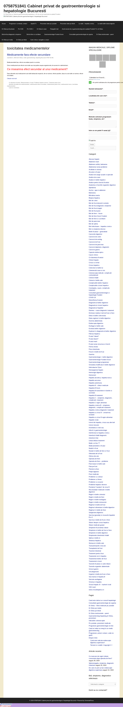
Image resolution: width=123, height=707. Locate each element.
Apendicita (92, 187)
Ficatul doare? (93, 339)
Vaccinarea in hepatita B (97, 577)
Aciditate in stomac (95, 169)
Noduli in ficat (93, 448)
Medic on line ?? (94, 443)
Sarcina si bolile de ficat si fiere (99, 520)
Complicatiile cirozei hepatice (99, 285)
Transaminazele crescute (97, 546)
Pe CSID (20, 29)
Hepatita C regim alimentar (98, 403)
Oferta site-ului (94, 456)
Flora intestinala (94, 349)
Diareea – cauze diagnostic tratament (101, 310)
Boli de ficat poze (94, 211)
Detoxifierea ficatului (96, 300)
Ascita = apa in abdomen (97, 190)
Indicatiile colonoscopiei (97, 620)
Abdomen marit (94, 162)
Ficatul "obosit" (94, 336)
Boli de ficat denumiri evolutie (99, 203)
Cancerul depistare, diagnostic (99, 247)
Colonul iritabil (93, 278)
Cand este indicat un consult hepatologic (102, 600)
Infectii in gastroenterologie (98, 430)
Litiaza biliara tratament (97, 440)
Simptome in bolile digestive (98, 533)
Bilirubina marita (94, 195)
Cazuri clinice (93, 255)
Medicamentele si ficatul (27, 82)
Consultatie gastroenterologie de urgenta (81, 34)
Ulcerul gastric (94, 569)
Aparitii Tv (34, 23)
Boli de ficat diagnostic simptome (11, 34)
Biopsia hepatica (94, 198)
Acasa (4, 23)
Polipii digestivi (94, 472)
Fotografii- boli (54, 29)
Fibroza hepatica (94, 334)
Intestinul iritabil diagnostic (98, 435)
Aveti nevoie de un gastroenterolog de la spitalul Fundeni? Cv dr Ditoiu (82, 29)
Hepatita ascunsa (94, 380)
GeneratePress (89, 700)
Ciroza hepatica (94, 265)
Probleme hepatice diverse (41, 82)
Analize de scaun (94, 177)
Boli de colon (93, 200)
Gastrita (91, 354)
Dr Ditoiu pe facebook (8, 29)
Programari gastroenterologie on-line (101, 626)
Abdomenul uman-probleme (98, 167)
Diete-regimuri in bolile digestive (99, 318)
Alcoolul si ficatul (94, 172)
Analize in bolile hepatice (97, 180)
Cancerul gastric (94, 250)
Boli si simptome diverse (97, 229)
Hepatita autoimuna (95, 383)
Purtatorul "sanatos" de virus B (99, 487)
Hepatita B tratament (96, 395)
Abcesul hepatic (94, 159)
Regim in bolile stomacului (97, 502)
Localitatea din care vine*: (98, 96)
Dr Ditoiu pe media (7, 40)
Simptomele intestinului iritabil (99, 535)
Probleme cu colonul (95, 477)
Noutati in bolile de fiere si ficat (99, 451)
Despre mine (93, 638)
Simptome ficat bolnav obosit (98, 527)
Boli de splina (93, 224)
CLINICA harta (6, 706)
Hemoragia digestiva (96, 372)
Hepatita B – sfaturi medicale (98, 385)
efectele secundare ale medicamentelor (19, 84)
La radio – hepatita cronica (86, 23)
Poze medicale (94, 474)
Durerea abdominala (95, 321)
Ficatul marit (93, 341)
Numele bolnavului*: (96, 89)
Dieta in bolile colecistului (97, 315)
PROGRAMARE (7, 704)
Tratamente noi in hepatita (97, 556)
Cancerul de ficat (94, 242)
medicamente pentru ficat (53, 84)
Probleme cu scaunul (96, 482)
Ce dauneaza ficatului (14, 82)
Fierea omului (93, 347)
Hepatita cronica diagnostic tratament (101, 410)
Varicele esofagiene (95, 579)
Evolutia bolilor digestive (97, 328)
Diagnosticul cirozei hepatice (98, 305)
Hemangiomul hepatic (96, 370)
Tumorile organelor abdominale (99, 566)
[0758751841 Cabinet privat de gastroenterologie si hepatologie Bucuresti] (25, 16)
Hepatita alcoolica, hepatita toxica (100, 378)
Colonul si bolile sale (96, 280)
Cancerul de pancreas (96, 244)
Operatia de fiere (94, 459)
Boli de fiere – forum (95, 213)
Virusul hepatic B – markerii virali (100, 584)
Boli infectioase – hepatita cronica (100, 226)
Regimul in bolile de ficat (97, 505)
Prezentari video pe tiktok (67, 23)
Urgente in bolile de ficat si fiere (99, 574)
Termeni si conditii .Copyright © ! (101, 645)
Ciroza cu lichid (94, 262)
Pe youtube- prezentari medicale (100, 623)
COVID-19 (92, 297)
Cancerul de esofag (95, 239)
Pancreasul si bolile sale (97, 464)
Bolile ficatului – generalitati (98, 231)
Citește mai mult (12, 78)
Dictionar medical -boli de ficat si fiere (101, 313)
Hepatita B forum (94, 388)
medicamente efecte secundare (38, 84)
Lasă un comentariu (14, 87)
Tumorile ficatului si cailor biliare (99, 564)
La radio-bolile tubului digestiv (106, 23)
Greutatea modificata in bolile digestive (102, 365)
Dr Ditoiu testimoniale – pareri (105, 34)
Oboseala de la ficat (95, 453)
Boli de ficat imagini (95, 208)
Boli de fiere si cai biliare (34, 34)
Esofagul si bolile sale (96, 326)
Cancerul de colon (95, 237)
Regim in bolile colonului (97, 494)
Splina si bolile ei (94, 538)
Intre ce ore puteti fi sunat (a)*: (100, 130)
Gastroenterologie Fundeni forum (54, 34)
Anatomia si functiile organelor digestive (102, 185)
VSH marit (92, 587)
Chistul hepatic (94, 260)
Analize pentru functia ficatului (99, 182)
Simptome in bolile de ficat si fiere (100, 530)
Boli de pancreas (94, 221)
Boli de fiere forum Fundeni (98, 216)
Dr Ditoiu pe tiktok (21, 40)
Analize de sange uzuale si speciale (101, 175)
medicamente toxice (66, 84)
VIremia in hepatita (95, 582)
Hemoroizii (92, 375)
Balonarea (92, 193)
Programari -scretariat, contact (18, 23)
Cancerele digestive (95, 234)
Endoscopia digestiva (96, 323)
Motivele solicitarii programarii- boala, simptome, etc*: (100, 118)
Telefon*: (92, 103)
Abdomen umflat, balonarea (98, 164)
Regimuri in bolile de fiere (97, 510)
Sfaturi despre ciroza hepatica (99, 522)
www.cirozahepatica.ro (96, 590)
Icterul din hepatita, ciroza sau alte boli (102, 422)
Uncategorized (94, 572)
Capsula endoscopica (96, 252)
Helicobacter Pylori (95, 367)
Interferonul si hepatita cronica (99, 433)
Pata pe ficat (93, 466)
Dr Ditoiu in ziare (42, 29)
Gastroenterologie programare (99, 362)
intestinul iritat (93, 438)
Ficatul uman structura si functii (99, 344)
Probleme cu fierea (95, 479)
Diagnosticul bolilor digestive (98, 303)
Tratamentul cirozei (95, 561)
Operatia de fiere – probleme (98, 461)
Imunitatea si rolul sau (96, 428)
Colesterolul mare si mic (97, 270)
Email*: (91, 110)
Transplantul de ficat (95, 548)
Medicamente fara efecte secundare (28, 54)
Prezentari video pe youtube (48, 23)
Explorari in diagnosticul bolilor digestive (102, 331)
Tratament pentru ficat (54, 82)
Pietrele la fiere (94, 469)
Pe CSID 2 (30, 29)
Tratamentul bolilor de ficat (98, 559)
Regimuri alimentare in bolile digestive (101, 507)
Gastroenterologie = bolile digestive (101, 357)
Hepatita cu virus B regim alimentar (101, 417)
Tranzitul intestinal (95, 551)
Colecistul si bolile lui (96, 268)
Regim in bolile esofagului (97, 499)
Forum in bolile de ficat (96, 352)
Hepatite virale (94, 420)
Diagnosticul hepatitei (96, 308)
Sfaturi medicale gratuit (96, 525)
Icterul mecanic (94, 425)
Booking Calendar (96, 79)
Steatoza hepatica (95, 540)
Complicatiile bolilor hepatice (98, 283)
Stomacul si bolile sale (96, 543)
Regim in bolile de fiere (96, 497)
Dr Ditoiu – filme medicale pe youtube (101, 605)
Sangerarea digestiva (96, 512)
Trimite (92, 144)
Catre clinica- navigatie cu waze (39, 40)
